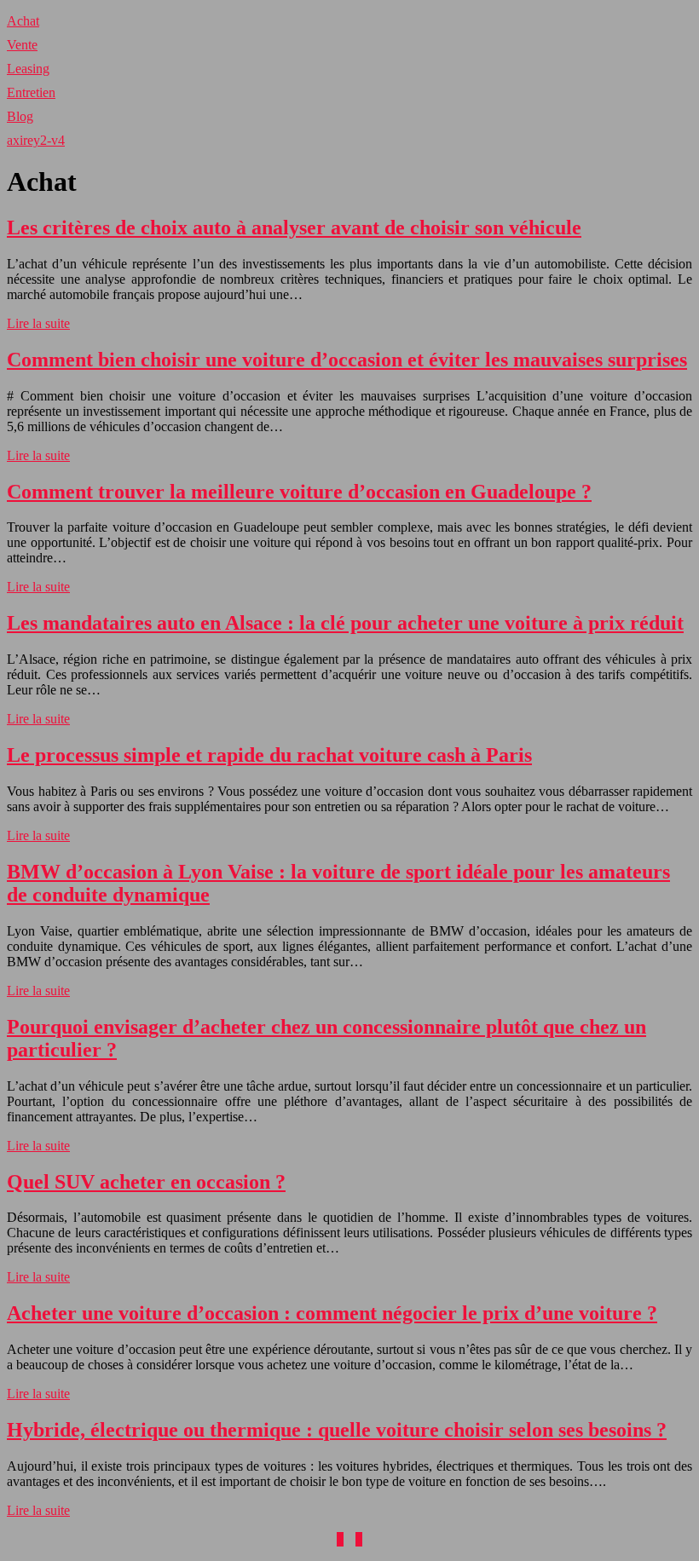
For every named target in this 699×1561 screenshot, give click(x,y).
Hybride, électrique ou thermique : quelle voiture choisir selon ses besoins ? (337, 1430)
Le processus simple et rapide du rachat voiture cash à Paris (269, 755)
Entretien (31, 92)
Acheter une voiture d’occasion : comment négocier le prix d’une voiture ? (332, 1313)
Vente (22, 44)
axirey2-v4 (36, 140)
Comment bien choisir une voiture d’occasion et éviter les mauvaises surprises (347, 359)
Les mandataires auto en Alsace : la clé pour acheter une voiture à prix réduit (345, 623)
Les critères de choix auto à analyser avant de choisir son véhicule (294, 227)
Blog (20, 116)
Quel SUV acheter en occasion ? (146, 1182)
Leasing (28, 68)
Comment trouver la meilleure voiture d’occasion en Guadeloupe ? (299, 492)
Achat (23, 21)
